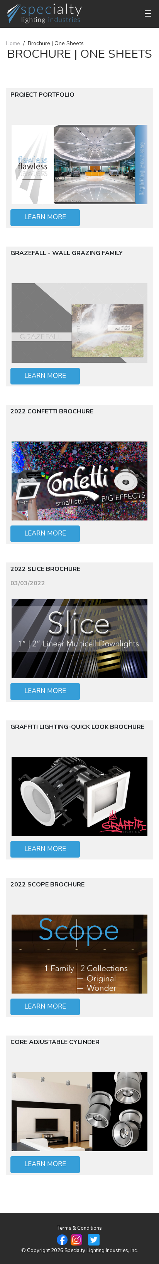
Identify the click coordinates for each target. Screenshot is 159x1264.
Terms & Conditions (80, 1228)
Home (13, 43)
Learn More (45, 217)
